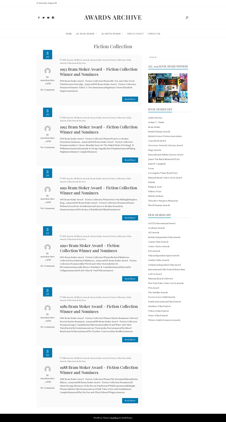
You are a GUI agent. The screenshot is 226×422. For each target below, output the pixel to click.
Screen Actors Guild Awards (161, 297)
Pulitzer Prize (154, 191)
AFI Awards (153, 232)
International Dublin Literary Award (165, 155)
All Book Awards (85, 33)
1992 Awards (67, 118)
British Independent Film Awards (164, 237)
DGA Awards (154, 251)
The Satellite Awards (158, 292)
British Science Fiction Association (165, 136)
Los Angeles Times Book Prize (163, 173)
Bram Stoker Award (99, 60)
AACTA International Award (161, 223)
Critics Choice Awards (159, 246)
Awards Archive (113, 17)
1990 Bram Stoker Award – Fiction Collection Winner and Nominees (89, 248)
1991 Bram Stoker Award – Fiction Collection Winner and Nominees (98, 190)
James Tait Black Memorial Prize (164, 159)
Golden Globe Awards (158, 260)
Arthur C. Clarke (156, 122)
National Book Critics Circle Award (165, 178)
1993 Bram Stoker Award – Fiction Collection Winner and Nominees (98, 71)
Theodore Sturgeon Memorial (163, 201)
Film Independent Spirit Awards (163, 255)
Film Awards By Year (76, 63)
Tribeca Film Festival (158, 311)
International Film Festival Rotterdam (166, 269)
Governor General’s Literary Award (165, 145)
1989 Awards (67, 297)
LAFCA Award (155, 274)
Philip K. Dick (155, 187)
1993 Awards (67, 60)
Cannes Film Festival (158, 242)
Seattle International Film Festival (164, 302)
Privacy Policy (135, 33)
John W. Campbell (157, 164)
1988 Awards (67, 358)
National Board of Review (160, 278)
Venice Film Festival (158, 315)
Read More (130, 99)
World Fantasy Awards (159, 205)
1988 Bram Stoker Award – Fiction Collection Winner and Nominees (99, 370)
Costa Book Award (157, 141)
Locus (151, 168)
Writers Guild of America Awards (164, 320)
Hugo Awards (154, 150)
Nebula (151, 182)
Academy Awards (156, 228)
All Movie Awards (111, 33)
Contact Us (154, 33)
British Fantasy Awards (159, 132)
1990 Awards (67, 236)
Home (69, 33)
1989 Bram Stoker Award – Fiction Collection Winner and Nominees (99, 309)
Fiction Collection (117, 60)
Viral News (114, 418)
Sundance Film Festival (159, 306)
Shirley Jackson (155, 196)
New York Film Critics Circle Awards (166, 283)
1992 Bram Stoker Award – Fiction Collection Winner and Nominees (99, 129)
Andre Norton (155, 118)
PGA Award (153, 288)
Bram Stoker (154, 127)
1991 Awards (67, 178)
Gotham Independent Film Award (164, 265)
